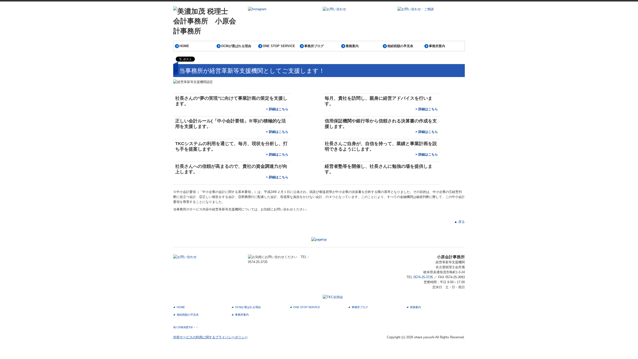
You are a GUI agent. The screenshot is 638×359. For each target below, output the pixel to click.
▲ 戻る (459, 222)
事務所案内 (437, 46)
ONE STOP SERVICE (279, 46)
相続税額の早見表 (400, 46)
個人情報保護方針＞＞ (185, 327)
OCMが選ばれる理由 (236, 46)
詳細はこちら (278, 109)
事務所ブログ (314, 46)
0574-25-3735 (423, 277)
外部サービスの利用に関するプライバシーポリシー (210, 337)
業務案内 (352, 46)
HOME (184, 46)
